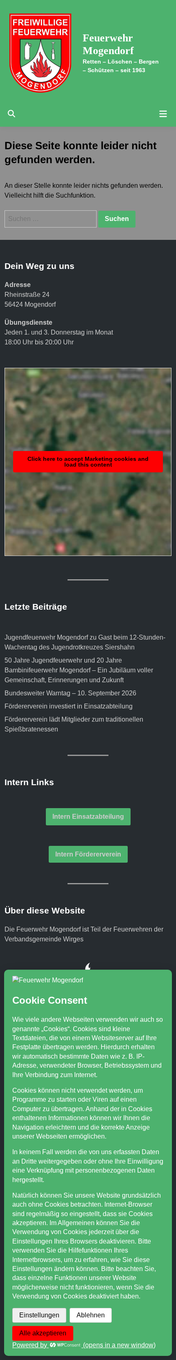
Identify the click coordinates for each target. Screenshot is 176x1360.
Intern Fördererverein (88, 854)
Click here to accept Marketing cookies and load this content (88, 462)
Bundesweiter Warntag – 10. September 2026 (70, 693)
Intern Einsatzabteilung (88, 816)
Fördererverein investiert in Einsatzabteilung (69, 706)
